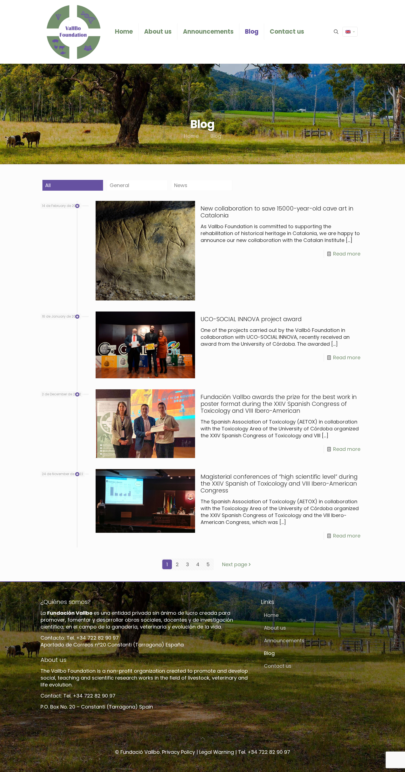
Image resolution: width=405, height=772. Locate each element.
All (48, 185)
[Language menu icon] (350, 32)
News (180, 185)
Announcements (284, 640)
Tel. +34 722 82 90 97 (264, 752)
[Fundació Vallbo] (73, 31)
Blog (269, 653)
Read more (346, 253)
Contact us (277, 665)
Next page (234, 564)
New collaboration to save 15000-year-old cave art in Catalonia (277, 211)
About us (275, 627)
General (119, 185)
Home (191, 135)
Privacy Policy (178, 752)
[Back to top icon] (202, 738)
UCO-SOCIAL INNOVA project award (251, 319)
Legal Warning (216, 752)
